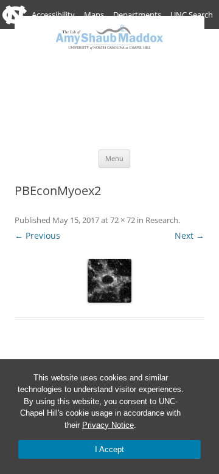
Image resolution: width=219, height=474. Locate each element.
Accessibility (53, 14)
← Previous (37, 235)
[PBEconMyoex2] (109, 281)
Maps (94, 14)
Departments (137, 14)
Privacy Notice (108, 425)
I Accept (109, 449)
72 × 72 (122, 220)
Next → (189, 235)
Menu (114, 158)
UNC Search (191, 14)
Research (161, 220)
